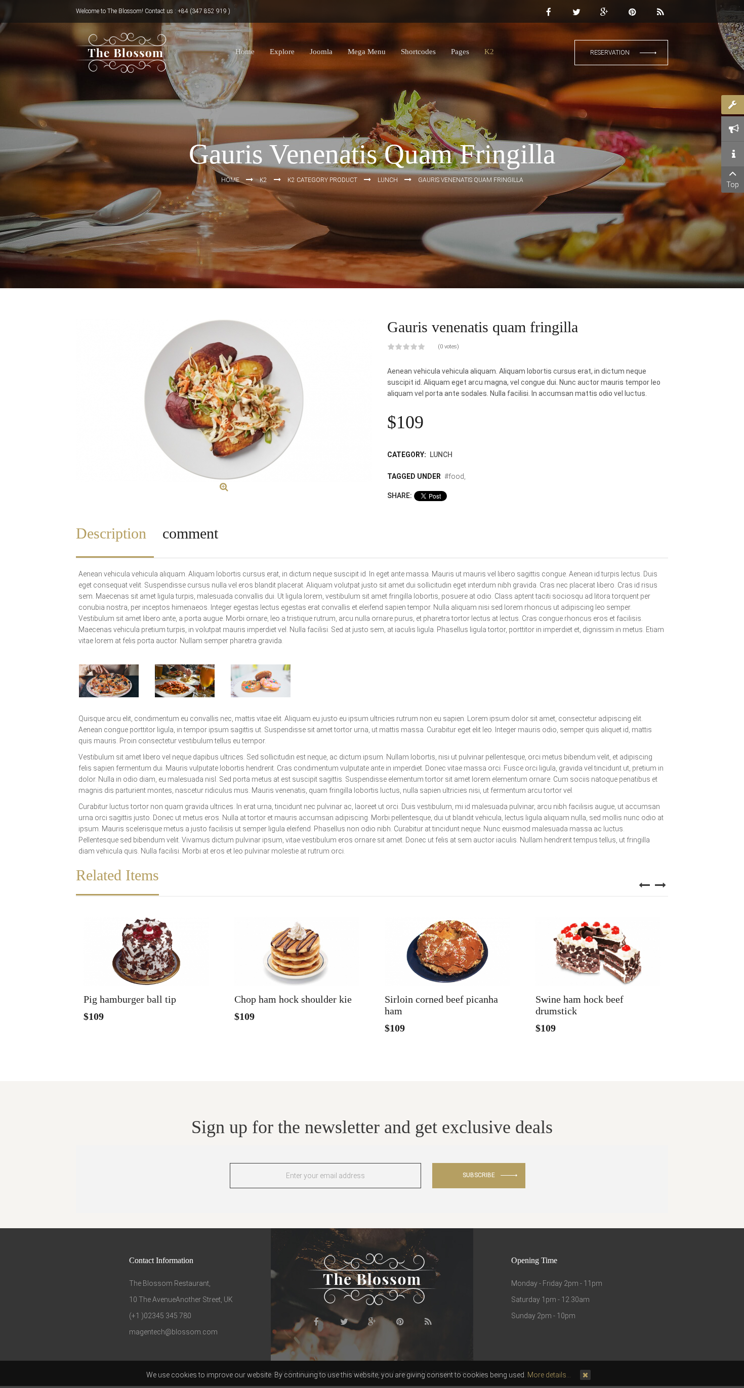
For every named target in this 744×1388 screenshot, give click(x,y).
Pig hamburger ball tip (130, 999)
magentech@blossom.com (173, 1332)
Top (732, 185)
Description (111, 533)
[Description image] (109, 680)
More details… (549, 1375)
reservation (610, 52)
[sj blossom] (125, 53)
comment (190, 533)
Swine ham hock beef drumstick (579, 1005)
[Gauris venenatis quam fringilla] (224, 487)
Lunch (441, 455)
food (456, 476)
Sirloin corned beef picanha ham (441, 1005)
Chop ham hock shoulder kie (293, 999)
